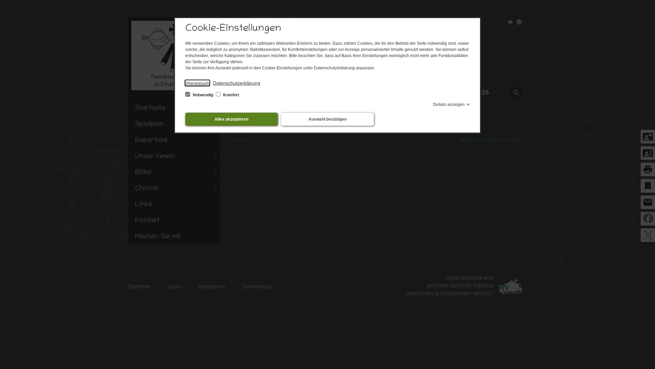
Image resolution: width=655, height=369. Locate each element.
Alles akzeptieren (231, 119)
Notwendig (203, 95)
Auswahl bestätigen (327, 119)
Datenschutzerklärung (236, 83)
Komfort (230, 95)
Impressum (197, 83)
